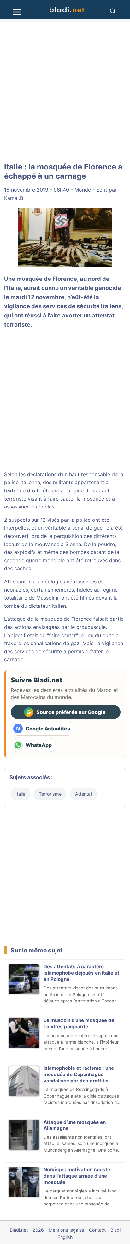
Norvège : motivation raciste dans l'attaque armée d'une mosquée (77, 1176)
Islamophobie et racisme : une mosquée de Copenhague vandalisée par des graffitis (79, 1074)
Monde (82, 190)
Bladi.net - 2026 (27, 1230)
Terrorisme (50, 794)
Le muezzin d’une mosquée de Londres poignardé (79, 1023)
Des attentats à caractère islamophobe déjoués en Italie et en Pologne (81, 973)
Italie (20, 794)
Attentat (83, 794)
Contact (97, 1230)
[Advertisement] (65, 92)
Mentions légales (66, 1230)
